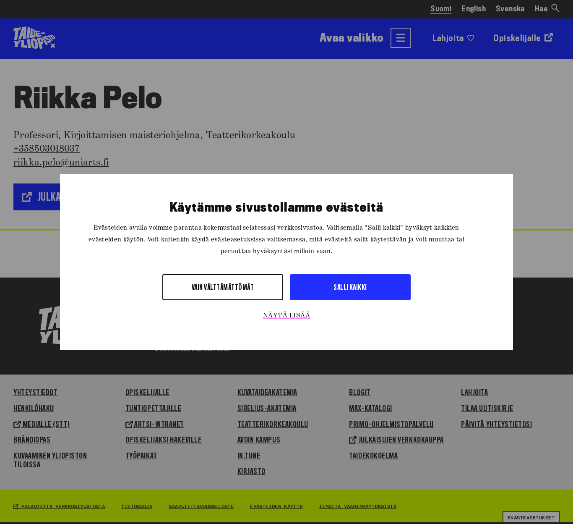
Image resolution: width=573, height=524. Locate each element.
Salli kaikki (350, 287)
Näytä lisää (286, 315)
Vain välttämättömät (223, 287)
